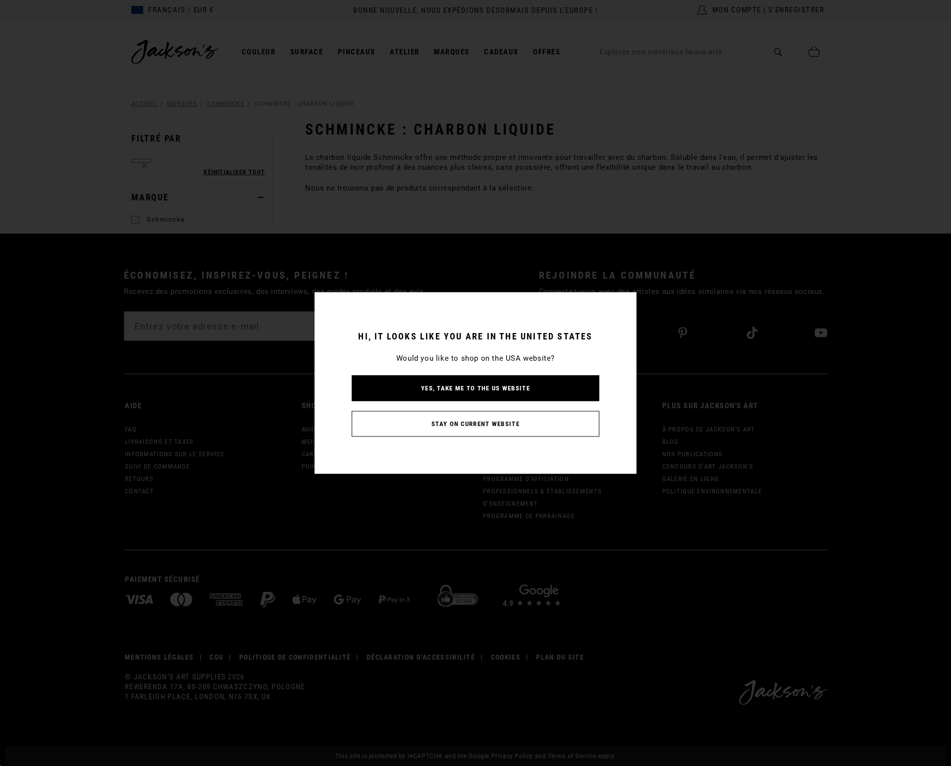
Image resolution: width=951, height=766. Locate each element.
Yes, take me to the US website (475, 388)
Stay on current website (475, 424)
